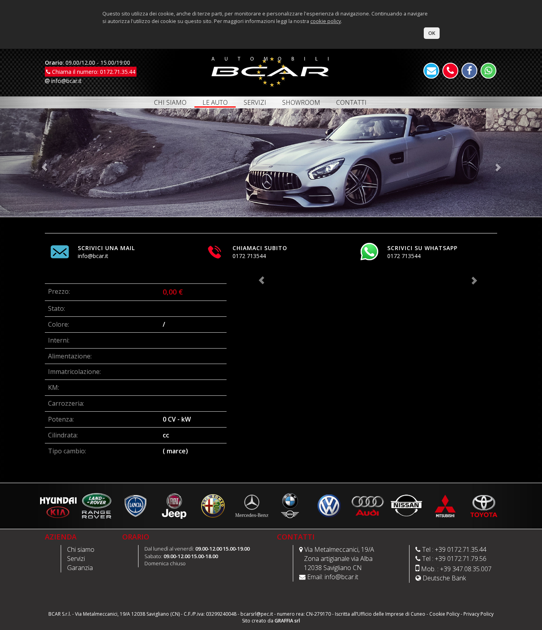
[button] (40, 162)
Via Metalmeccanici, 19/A (339, 549)
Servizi (76, 558)
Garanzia (80, 567)
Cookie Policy (444, 614)
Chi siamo (80, 549)
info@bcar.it (66, 81)
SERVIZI (255, 102)
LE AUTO (215, 102)
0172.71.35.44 (117, 71)
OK (431, 33)
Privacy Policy (478, 614)
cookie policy (325, 21)
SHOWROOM (301, 102)
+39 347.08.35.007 (466, 568)
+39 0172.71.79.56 (460, 558)
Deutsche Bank (444, 578)
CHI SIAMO (170, 102)
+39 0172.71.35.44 (460, 549)
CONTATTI (351, 102)
